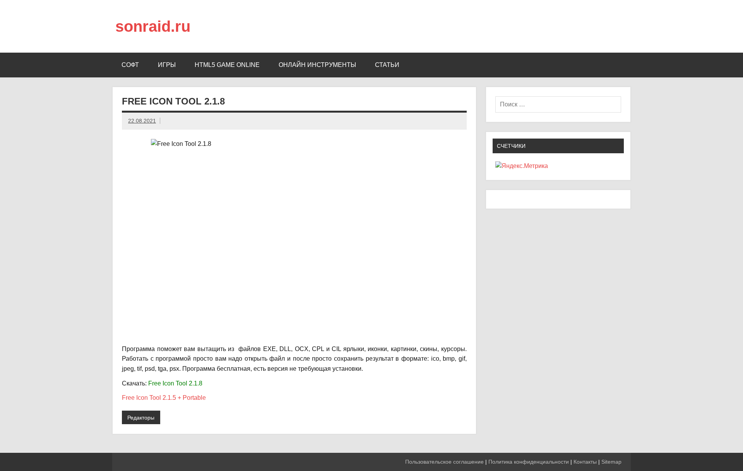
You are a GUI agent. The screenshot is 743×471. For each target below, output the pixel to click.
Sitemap (611, 462)
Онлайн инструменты (317, 65)
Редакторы (140, 417)
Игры (167, 65)
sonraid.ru (152, 26)
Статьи (387, 65)
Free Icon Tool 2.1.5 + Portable (164, 397)
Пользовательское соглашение (444, 462)
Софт (130, 65)
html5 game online (227, 65)
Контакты (585, 462)
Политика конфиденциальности (528, 462)
